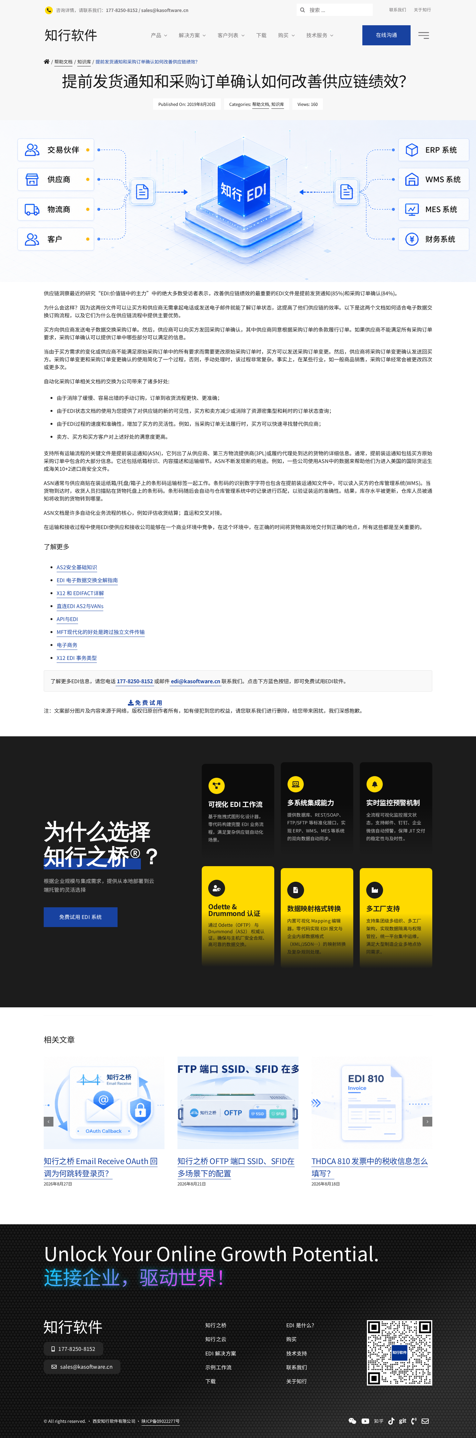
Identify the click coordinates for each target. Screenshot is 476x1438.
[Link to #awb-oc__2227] (423, 35)
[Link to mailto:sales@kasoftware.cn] (425, 1421)
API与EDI (67, 619)
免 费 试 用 (148, 702)
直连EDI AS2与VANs (80, 606)
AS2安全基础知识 (77, 567)
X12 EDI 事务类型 (77, 658)
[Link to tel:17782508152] (414, 1421)
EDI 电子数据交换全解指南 (87, 580)
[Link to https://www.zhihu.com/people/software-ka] (378, 1421)
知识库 (277, 104)
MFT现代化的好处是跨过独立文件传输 (101, 632)
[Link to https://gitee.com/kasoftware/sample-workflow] (402, 1421)
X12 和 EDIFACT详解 (80, 593)
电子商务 (67, 645)
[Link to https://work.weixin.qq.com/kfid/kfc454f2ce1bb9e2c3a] (352, 1421)
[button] (48, 1122)
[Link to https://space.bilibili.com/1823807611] (365, 1421)
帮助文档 (260, 104)
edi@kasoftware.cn (195, 681)
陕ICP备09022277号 (161, 285)
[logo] (71, 32)
